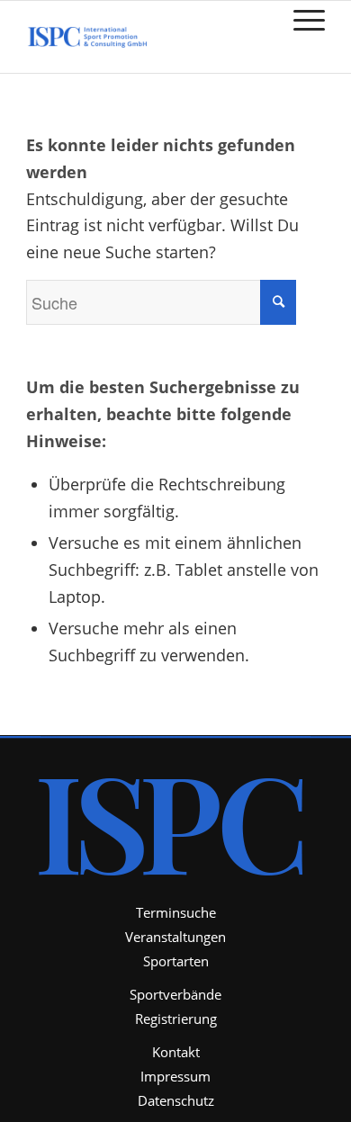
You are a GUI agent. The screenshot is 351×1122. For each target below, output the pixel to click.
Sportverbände (175, 994)
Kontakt (176, 1052)
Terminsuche (176, 912)
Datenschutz (176, 1100)
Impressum (175, 1076)
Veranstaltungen (175, 937)
